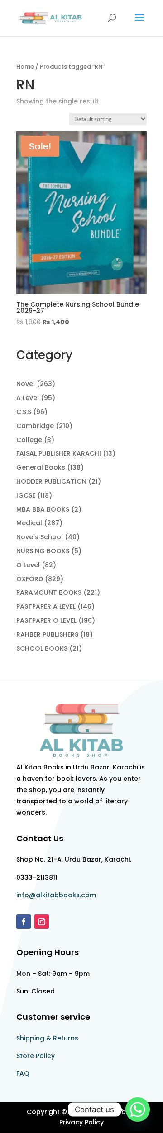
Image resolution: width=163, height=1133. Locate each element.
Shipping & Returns (47, 1038)
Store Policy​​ (35, 1055)
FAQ (22, 1073)
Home (25, 66)
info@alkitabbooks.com (56, 895)
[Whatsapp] (137, 1109)
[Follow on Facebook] (23, 921)
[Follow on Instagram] (41, 921)
